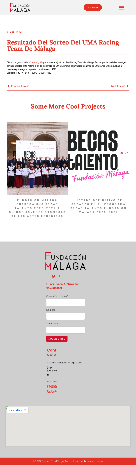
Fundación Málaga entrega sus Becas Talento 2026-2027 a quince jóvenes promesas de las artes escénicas (37, 208)
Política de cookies (52, 392)
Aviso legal (52, 381)
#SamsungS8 (35, 62)
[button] (121, 7)
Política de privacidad (52, 386)
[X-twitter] (59, 276)
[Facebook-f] (46, 276)
